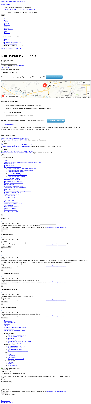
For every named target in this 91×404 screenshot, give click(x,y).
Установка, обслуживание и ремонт (15, 327)
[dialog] (19, 65)
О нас (6, 18)
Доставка (7, 26)
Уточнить (3, 283)
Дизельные (11, 363)
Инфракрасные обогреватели (13, 179)
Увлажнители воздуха (11, 202)
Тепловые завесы (9, 195)
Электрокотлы (8, 205)
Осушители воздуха (10, 208)
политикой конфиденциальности (56, 227)
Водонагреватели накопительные (18, 351)
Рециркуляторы (9, 184)
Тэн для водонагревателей (16, 359)
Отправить (4, 229)
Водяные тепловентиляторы (12, 42)
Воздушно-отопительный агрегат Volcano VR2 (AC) (17, 152)
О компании (8, 321)
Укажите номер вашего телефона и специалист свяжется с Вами (20, 225)
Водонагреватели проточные (16, 346)
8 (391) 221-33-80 (9, 9)
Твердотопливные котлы (11, 194)
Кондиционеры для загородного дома (19, 341)
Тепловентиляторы (10, 200)
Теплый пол (8, 199)
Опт (5, 31)
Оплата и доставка (10, 322)
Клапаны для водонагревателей (13, 186)
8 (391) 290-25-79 (20, 9)
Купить (3, 141)
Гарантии (7, 25)
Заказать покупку (6, 246)
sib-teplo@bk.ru (30, 9)
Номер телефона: (6, 381)
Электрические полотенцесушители (15, 187)
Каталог (6, 20)
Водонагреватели (9, 165)
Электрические (12, 365)
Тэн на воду (11, 355)
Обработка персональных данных (14, 330)
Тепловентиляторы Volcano (16, 171)
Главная (6, 39)
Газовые (10, 362)
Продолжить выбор (7, 402)
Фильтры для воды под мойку (13, 203)
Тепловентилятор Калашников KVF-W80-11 (14, 140)
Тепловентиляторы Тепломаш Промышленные (22, 168)
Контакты (7, 33)
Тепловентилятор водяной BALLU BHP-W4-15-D (16, 146)
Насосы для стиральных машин (13, 183)
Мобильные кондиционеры (16, 336)
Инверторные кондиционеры (17, 335)
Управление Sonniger (14, 178)
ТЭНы (6, 160)
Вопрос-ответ (8, 29)
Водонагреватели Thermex (16, 347)
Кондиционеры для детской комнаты (19, 343)
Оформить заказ (5, 401)
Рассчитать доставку (56, 120)
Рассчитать (4, 301)
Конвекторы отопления (11, 206)
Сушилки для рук (9, 189)
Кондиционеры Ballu (14, 340)
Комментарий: (5, 389)
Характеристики (9, 124)
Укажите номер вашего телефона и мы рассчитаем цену (18, 296)
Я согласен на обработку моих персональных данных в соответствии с (34, 227)
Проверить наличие (54, 77)
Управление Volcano (10, 44)
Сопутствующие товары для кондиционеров (17, 191)
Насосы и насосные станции (13, 181)
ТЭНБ (10, 354)
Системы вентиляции (10, 210)
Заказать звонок (9, 329)
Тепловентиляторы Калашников (17, 175)
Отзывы (6, 28)
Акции (6, 21)
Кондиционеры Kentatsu (15, 338)
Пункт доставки (6, 298)
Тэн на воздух (12, 357)
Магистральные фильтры (11, 211)
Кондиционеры (9, 163)
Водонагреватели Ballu (15, 349)
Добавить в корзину (6, 65)
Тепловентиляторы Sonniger (16, 176)
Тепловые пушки (9, 197)
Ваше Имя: (4, 380)
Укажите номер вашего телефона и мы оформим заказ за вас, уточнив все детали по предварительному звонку (34, 243)
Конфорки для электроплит (12, 192)
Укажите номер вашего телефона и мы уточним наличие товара (20, 280)
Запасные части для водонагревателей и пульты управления (22, 162)
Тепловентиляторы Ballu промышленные (20, 170)
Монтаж (6, 23)
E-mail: (3, 264)
